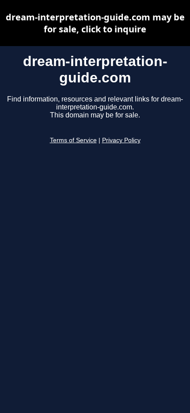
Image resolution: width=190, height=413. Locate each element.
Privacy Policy (121, 140)
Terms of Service (73, 140)
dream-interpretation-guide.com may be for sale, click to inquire (95, 23)
